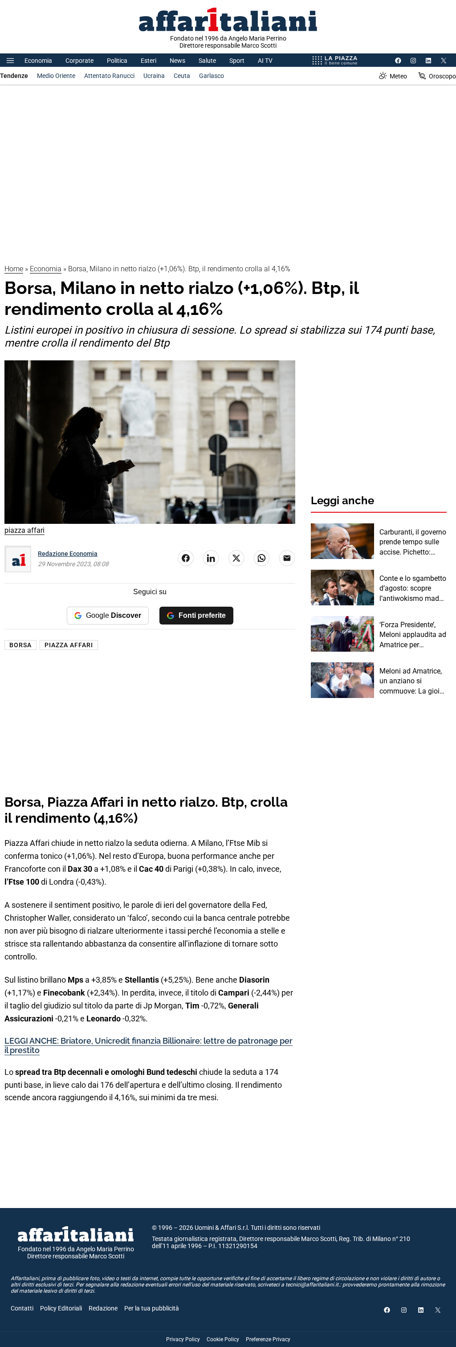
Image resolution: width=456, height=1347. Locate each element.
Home (13, 269)
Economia (38, 60)
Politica (117, 60)
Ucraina (154, 75)
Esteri (148, 60)
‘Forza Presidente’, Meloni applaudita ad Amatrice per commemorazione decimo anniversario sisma (412, 635)
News (177, 60)
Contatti (22, 1308)
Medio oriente (56, 75)
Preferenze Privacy (268, 1339)
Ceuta (182, 75)
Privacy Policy (183, 1339)
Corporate (79, 60)
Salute (207, 60)
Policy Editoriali (61, 1308)
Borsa (20, 645)
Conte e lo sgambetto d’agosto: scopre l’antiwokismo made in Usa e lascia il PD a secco (412, 589)
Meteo (398, 76)
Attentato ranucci (109, 75)
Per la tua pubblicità (151, 1308)
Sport (236, 60)
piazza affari (69, 645)
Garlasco (211, 75)
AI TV (265, 60)
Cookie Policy (223, 1339)
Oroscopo (442, 76)
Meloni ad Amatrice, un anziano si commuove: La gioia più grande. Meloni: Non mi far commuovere (411, 681)
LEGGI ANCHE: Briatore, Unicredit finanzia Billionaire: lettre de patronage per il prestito (148, 1045)
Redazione (103, 1308)
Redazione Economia (68, 553)
